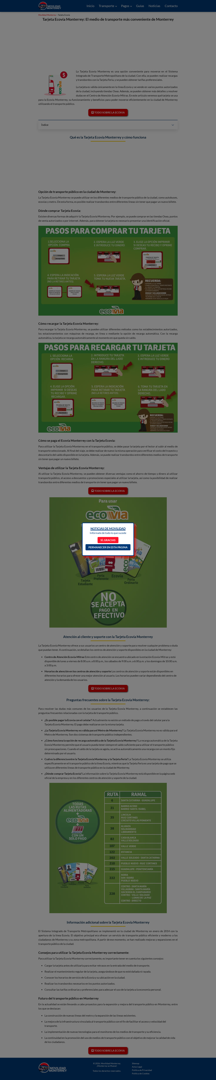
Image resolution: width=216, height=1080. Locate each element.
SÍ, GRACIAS (108, 540)
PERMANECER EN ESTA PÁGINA (108, 547)
